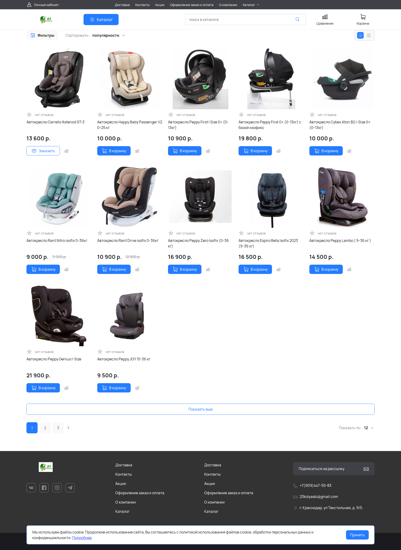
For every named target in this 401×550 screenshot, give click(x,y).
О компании (125, 502)
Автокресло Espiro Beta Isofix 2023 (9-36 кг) (268, 243)
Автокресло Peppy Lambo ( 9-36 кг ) (340, 240)
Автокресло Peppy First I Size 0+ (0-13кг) (198, 124)
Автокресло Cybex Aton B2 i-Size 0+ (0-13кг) (339, 124)
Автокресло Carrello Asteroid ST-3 (55, 122)
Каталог (122, 511)
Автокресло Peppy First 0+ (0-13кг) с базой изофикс (270, 124)
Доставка (123, 465)
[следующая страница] (68, 428)
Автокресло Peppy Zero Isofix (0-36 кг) (198, 243)
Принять (357, 534)
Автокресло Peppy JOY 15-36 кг (123, 359)
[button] (42, 35)
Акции (120, 483)
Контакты (123, 474)
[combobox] (245, 19)
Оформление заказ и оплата (139, 492)
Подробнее (82, 537)
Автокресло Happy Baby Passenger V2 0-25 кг (129, 124)
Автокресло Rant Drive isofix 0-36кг (127, 240)
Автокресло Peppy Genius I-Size (53, 359)
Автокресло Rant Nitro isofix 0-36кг (56, 240)
